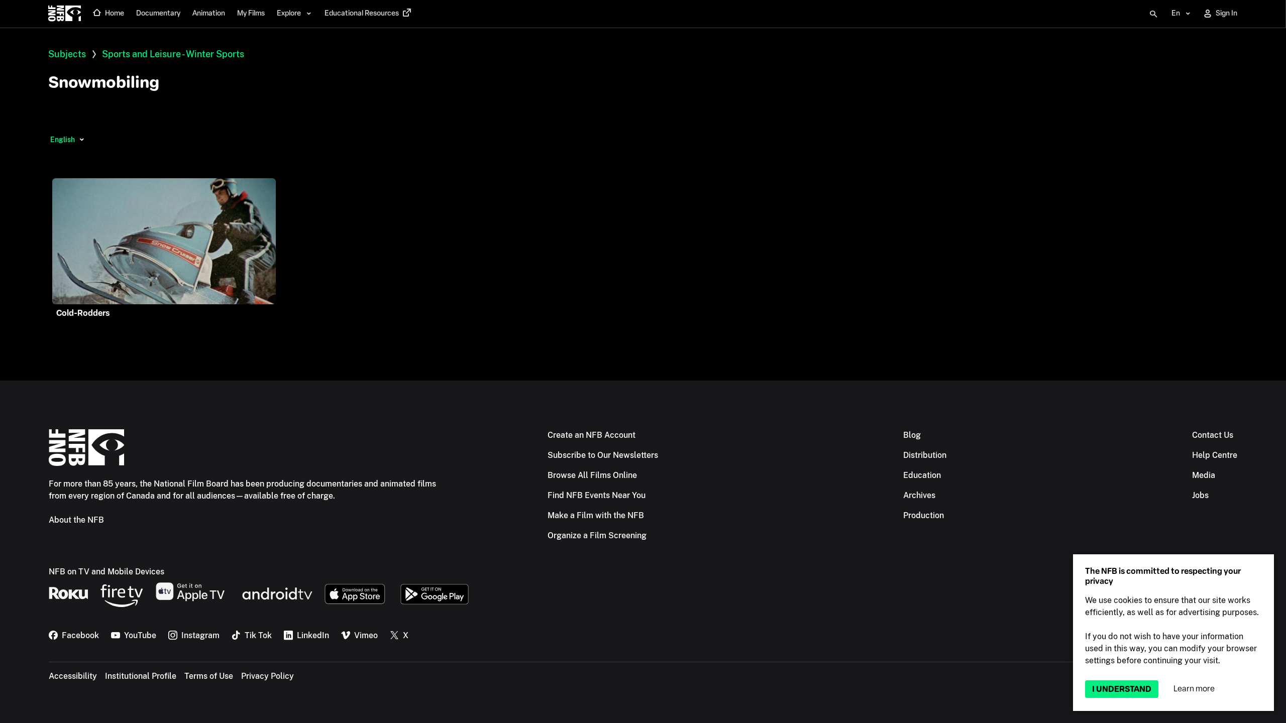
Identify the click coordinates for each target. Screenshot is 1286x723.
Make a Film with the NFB (596, 515)
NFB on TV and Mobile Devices (106, 571)
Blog (912, 435)
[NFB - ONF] (64, 14)
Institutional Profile (140, 676)
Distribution (924, 455)
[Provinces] (81, 139)
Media (1203, 475)
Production (923, 515)
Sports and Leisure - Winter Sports (173, 54)
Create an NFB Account (591, 435)
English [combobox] (62, 140)
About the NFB (76, 520)
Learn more (1194, 688)
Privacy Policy (267, 676)
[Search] (1153, 14)
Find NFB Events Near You (597, 495)
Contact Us (1212, 435)
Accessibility (73, 676)
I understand (1121, 689)
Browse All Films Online (592, 475)
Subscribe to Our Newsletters (603, 455)
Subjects (67, 54)
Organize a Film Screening (597, 535)
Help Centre (1214, 455)
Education (922, 475)
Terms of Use (208, 676)
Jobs (1200, 495)
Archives (919, 495)
